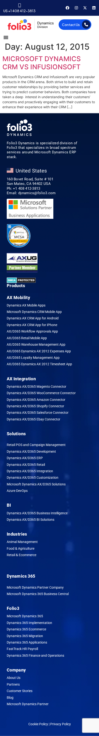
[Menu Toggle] (5, 37)
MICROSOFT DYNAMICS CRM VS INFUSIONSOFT (41, 63)
